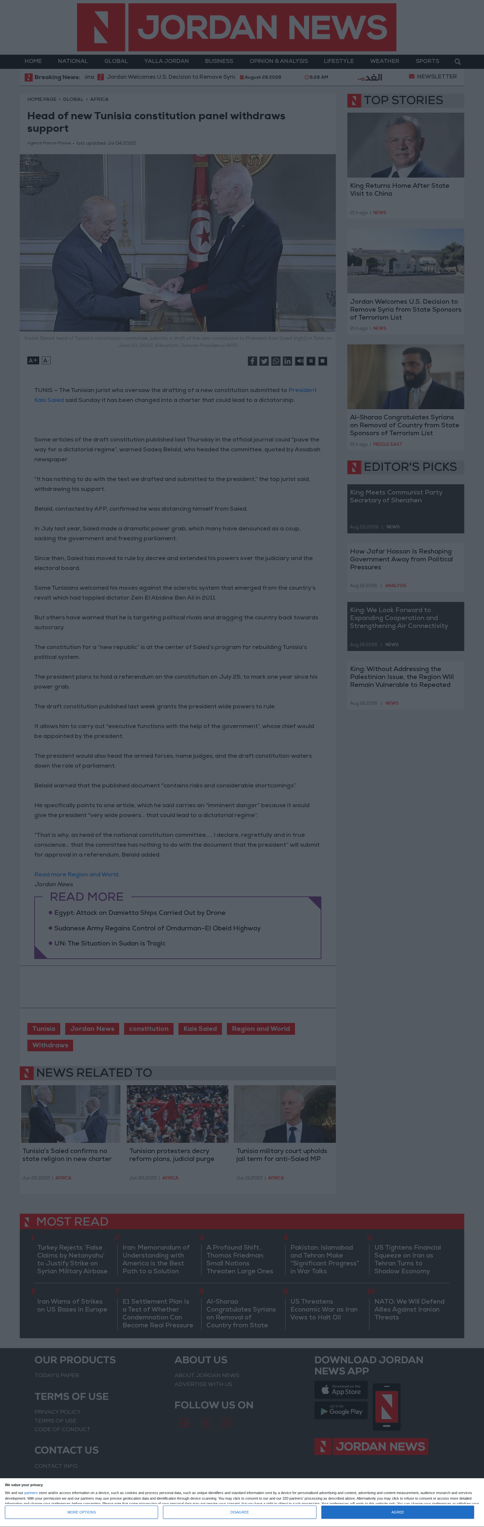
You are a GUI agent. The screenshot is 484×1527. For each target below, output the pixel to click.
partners (31, 1493)
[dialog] (242, 1503)
